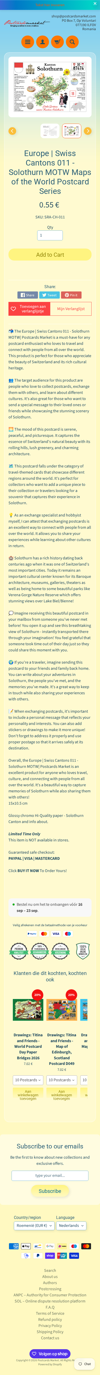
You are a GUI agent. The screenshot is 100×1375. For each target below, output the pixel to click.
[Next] (88, 131)
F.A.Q (50, 1307)
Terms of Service (50, 1313)
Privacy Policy (50, 1326)
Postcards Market (48, 1360)
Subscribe (50, 1191)
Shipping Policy (50, 1332)
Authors (50, 1283)
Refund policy (50, 1319)
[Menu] (27, 42)
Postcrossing (50, 1289)
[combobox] (28, 1080)
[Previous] (12, 131)
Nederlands (69, 1225)
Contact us (50, 1338)
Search (50, 1270)
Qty (50, 227)
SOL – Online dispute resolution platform (50, 1301)
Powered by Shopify (50, 1364)
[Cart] (57, 42)
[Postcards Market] (27, 23)
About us (50, 1276)
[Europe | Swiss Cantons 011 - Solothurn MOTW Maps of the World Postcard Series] (71, 131)
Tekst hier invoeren (50, 5)
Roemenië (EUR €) (32, 1225)
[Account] (42, 42)
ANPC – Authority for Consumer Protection (50, 1295)
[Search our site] (72, 42)
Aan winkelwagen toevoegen (28, 1093)
